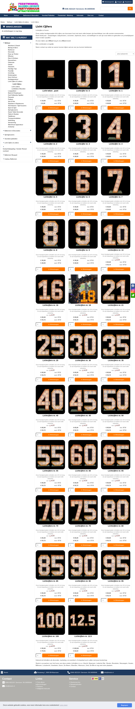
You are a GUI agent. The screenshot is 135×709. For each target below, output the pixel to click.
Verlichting (11, 120)
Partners (40, 686)
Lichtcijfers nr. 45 (83, 415)
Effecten (11, 56)
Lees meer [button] (64, 705)
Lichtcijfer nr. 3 (83, 144)
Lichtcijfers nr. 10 (116, 250)
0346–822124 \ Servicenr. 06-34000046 (84, 672)
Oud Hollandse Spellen (15, 95)
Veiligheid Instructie (43, 688)
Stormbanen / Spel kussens (17, 105)
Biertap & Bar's (13, 47)
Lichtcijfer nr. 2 (50, 144)
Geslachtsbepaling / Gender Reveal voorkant (15, 150)
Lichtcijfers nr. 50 (116, 415)
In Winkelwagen (53, 108)
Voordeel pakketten (11, 139)
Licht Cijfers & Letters (22, 22)
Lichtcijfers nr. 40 (50, 415)
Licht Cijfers (17, 84)
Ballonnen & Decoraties (31, 15)
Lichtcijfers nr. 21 (116, 305)
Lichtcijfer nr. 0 (83, 91)
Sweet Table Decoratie (15, 112)
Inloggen (119, 2)
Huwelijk (11, 71)
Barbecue (11, 50)
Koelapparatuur (13, 79)
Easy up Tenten (13, 54)
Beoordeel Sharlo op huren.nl (99, 691)
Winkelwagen (14, 27)
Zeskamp (11, 127)
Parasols (11, 97)
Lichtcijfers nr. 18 (83, 305)
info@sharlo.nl (109, 672)
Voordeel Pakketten (48, 15)
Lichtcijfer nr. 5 (50, 197)
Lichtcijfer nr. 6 (83, 197)
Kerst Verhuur (12, 77)
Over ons (90, 15)
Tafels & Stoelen (13, 114)
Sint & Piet (11, 101)
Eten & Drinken (13, 58)
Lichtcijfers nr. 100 (50, 636)
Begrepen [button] (124, 705)
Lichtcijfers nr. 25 (50, 360)
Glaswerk (11, 66)
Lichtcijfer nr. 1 (115, 91)
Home (6, 15)
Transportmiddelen (14, 118)
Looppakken (12, 91)
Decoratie (11, 52)
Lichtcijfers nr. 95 (116, 581)
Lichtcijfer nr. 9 (83, 250)
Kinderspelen (12, 75)
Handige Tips (12, 69)
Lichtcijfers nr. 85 (50, 581)
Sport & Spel (12, 108)
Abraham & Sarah (14, 45)
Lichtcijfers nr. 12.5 (83, 636)
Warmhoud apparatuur (15, 124)
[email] (133, 295)
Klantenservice (75, 682)
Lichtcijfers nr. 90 (83, 581)
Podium (10, 99)
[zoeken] (130, 8)
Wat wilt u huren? (16, 37)
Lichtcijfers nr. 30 (83, 360)
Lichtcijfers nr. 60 (83, 471)
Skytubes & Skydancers (16, 103)
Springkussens (13, 110)
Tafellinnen (11, 116)
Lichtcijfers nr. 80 (116, 526)
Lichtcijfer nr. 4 (115, 144)
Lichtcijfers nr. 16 (50, 305)
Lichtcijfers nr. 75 (83, 526)
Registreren (128, 2)
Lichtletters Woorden (18, 89)
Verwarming (12, 122)
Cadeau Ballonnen (11, 159)
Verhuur (16, 15)
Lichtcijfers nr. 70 (50, 526)
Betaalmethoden (75, 684)
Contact (101, 15)
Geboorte (11, 62)
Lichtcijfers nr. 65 (116, 471)
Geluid (10, 64)
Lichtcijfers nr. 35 (116, 360)
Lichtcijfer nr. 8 (50, 250)
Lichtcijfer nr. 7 (115, 197)
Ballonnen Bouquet (11, 155)
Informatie (80, 15)
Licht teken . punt (50, 91)
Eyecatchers (12, 60)
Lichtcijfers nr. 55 (50, 471)
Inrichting (11, 73)
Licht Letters (16, 86)
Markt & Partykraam (14, 93)
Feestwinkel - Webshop (65, 15)
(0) (109, 2)
